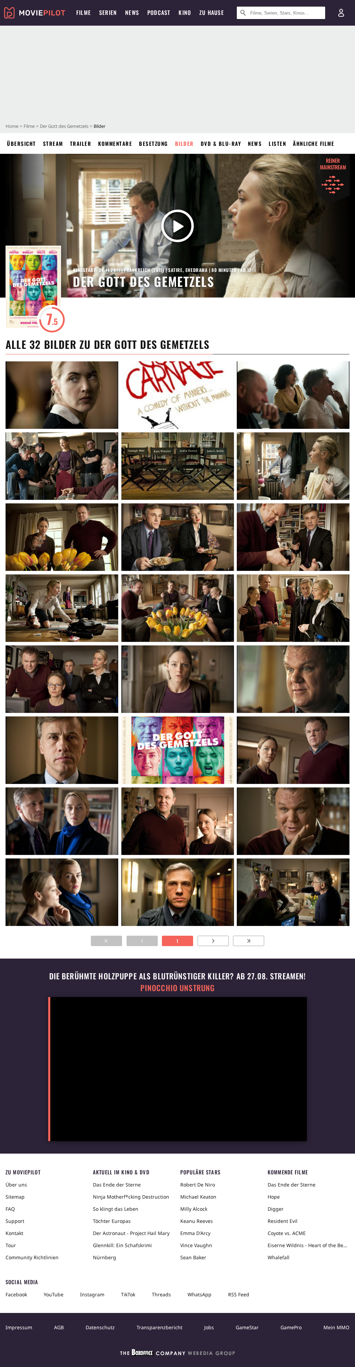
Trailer (81, 143)
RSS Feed (238, 1294)
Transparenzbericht (159, 1327)
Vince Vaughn (196, 1245)
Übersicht (21, 143)
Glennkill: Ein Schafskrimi (122, 1245)
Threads (161, 1294)
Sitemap (15, 1196)
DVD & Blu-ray (221, 143)
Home (12, 126)
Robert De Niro (197, 1184)
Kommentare (115, 143)
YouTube (53, 1294)
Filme (29, 126)
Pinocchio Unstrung (177, 988)
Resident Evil (282, 1221)
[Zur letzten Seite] (248, 941)
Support (15, 1221)
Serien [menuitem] (108, 12)
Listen (277, 143)
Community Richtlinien (32, 1257)
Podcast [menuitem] (158, 12)
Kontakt (14, 1233)
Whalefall (278, 1257)
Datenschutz (100, 1327)
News (255, 143)
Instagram (92, 1294)
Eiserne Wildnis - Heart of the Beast (308, 1245)
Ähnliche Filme (313, 143)
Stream (53, 143)
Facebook (16, 1294)
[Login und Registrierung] (341, 12)
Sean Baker (193, 1257)
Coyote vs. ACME (287, 1233)
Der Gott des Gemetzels (64, 126)
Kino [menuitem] (185, 12)
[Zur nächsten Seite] (213, 941)
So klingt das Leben (115, 1209)
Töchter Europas (112, 1221)
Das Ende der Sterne (117, 1184)
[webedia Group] (177, 1354)
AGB (59, 1327)
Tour (11, 1245)
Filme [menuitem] (83, 12)
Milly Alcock (193, 1209)
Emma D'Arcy (195, 1233)
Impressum (19, 1327)
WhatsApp (199, 1294)
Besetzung (153, 143)
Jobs (209, 1327)
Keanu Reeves (196, 1221)
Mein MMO (336, 1327)
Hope (274, 1196)
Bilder (184, 143)
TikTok (128, 1294)
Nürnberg (104, 1257)
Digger (276, 1209)
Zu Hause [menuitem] (211, 12)
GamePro (291, 1327)
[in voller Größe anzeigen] (62, 395)
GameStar (247, 1327)
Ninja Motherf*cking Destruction (131, 1196)
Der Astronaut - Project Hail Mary (131, 1233)
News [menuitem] (132, 12)
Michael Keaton (198, 1196)
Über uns (16, 1184)
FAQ (10, 1209)
